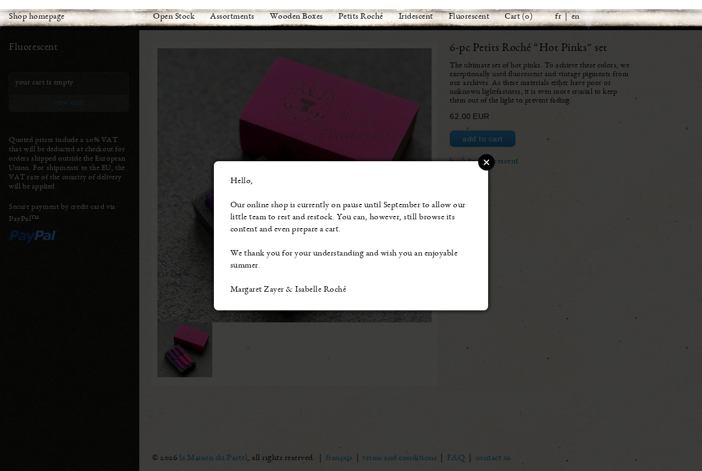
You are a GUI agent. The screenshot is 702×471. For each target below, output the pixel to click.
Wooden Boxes (296, 17)
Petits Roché (360, 17)
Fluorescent (469, 17)
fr (558, 17)
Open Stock (174, 17)
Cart (512, 17)
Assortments (232, 17)
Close (486, 162)
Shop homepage (37, 17)
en (575, 17)
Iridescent (416, 17)
